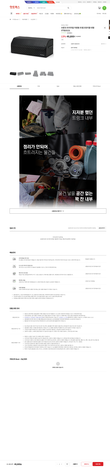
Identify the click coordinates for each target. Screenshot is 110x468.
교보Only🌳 (77, 14)
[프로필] (104, 8)
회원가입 (80, 2)
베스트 (41, 14)
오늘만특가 (34, 14)
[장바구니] (99, 7)
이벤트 (52, 14)
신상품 (46, 14)
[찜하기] (67, 464)
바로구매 (98, 464)
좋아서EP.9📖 (68, 14)
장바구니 (86, 464)
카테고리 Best (96, 86)
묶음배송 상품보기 (87, 49)
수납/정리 (33, 19)
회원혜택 (88, 2)
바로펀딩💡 (59, 14)
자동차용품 (24, 19)
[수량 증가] (61, 464)
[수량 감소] (57, 464)
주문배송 (95, 2)
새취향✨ (18, 14)
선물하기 (75, 464)
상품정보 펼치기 (57, 211)
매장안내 (99, 2)
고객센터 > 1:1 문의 (63, 317)
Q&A (58, 86)
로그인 (84, 2)
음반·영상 (26, 14)
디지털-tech (15, 19)
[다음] (54, 47)
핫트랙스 (30, 8)
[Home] (10, 19)
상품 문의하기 (102, 228)
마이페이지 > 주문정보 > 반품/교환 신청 (33, 317)
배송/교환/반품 (77, 86)
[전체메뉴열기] (11, 13)
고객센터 (104, 2)
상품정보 (19, 86)
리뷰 (38, 86)
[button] (104, 27)
